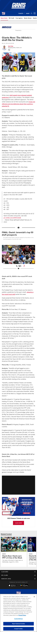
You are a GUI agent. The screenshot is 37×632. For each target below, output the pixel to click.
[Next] (24, 266)
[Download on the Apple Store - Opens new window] (12, 585)
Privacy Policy (22, 615)
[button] (18, 485)
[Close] (34, 597)
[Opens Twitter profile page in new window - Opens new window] (9, 50)
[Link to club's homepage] (3, 12)
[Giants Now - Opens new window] (6, 27)
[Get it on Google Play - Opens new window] (24, 586)
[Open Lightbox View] (18, 257)
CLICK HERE (18, 523)
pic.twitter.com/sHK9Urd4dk (12, 218)
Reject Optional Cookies (18, 623)
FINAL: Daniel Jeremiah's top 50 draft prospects (17, 233)
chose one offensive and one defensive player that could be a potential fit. (18, 104)
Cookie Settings (18, 618)
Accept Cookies (18, 628)
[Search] (31, 13)
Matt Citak (10, 46)
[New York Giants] (18, 593)
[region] (18, 613)
